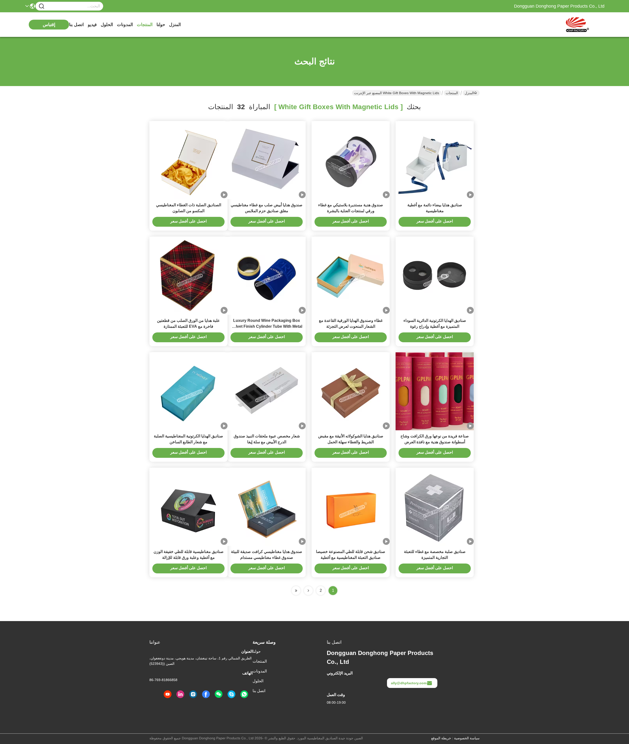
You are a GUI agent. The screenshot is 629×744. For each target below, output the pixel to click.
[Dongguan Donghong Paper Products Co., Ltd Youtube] (167, 694)
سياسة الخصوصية (467, 738)
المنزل (175, 24)
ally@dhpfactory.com (409, 683)
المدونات (125, 24)
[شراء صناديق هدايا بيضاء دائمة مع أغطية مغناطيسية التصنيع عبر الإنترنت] (435, 160)
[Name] (41, 6)
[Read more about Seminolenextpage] (308, 590)
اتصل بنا (76, 24)
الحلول (107, 24)
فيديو (92, 24)
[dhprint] (231, 694)
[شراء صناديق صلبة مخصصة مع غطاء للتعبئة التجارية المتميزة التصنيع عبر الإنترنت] (435, 507)
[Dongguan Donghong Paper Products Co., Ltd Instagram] (193, 694)
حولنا (161, 24)
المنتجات (145, 24)
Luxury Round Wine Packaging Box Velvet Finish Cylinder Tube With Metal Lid (266, 326)
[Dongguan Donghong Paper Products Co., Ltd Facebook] (205, 694)
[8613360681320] (244, 694)
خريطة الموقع (441, 738)
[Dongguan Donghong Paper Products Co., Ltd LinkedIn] (180, 694)
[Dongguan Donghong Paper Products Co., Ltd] (577, 24)
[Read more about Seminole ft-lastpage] (296, 590)
